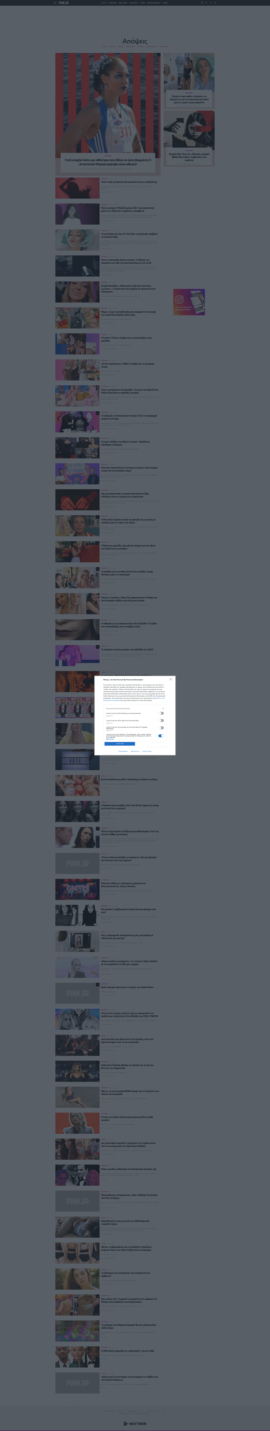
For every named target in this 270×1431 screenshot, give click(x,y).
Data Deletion (123, 751)
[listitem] (135, 708)
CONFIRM (120, 744)
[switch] (161, 713)
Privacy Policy (147, 751)
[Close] (171, 680)
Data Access (135, 751)
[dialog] (135, 715)
